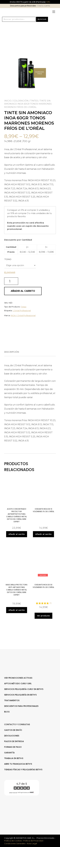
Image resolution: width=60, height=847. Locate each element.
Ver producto (43, 616)
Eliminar (9, 272)
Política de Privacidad (33, 841)
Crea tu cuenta (43, 6)
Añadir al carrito (23, 291)
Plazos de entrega (14, 741)
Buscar (42, 19)
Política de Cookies (13, 841)
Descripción (11, 352)
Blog (7, 711)
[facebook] (28, 806)
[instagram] (31, 806)
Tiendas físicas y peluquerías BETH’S (23, 769)
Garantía (9, 752)
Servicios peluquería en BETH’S (20, 694)
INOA (13, 315)
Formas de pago (13, 747)
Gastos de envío (13, 730)
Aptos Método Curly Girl (18, 683)
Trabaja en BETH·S (13, 758)
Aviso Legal (32, 843)
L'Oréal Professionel (22, 310)
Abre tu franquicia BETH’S (18, 763)
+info (47, 2)
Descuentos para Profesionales (21, 706)
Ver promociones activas (18, 677)
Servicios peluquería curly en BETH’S (23, 689)
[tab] (12, 352)
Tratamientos (11, 700)
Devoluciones (11, 735)
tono (7, 259)
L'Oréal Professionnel (26, 315)
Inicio (7, 100)
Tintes (34, 100)
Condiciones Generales (14, 843)
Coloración (20, 100)
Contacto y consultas (17, 724)
